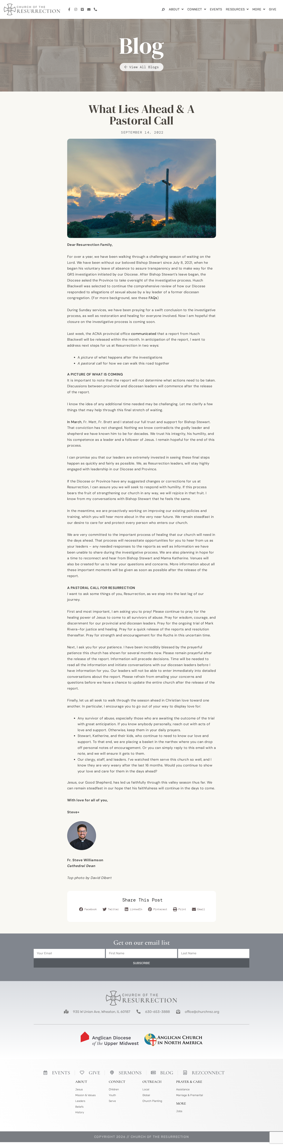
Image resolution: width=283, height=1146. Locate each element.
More (256, 9)
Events (216, 9)
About (174, 9)
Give (272, 9)
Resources (235, 9)
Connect (194, 9)
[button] (88, 909)
